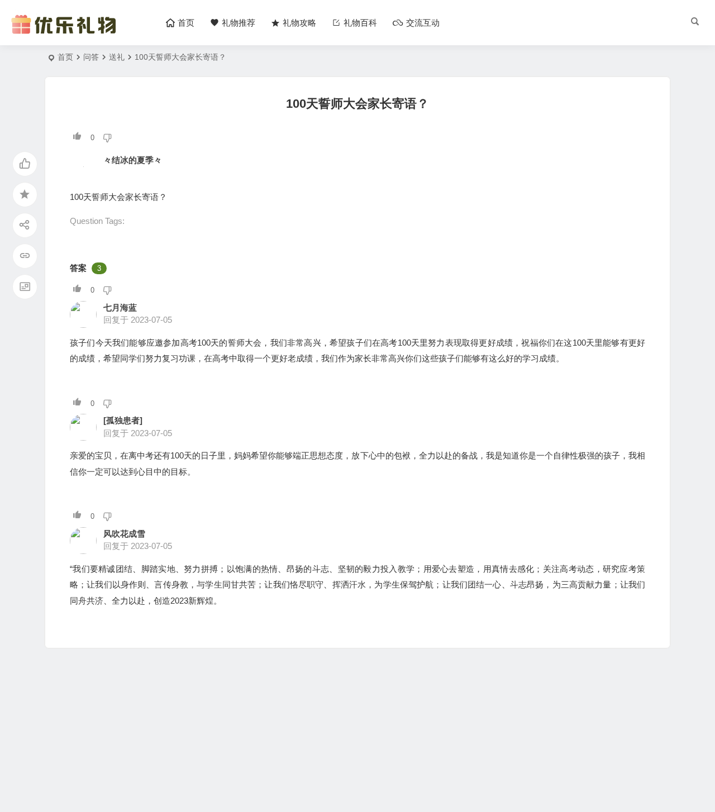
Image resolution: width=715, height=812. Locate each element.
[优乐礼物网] (66, 32)
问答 (91, 56)
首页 (65, 56)
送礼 (117, 56)
